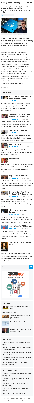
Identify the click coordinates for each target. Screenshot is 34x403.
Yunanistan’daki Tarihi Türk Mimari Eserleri (15, 342)
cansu (4, 344)
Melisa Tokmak (14, 158)
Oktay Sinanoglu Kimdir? (9, 313)
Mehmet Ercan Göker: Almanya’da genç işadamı (16, 347)
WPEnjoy (24, 400)
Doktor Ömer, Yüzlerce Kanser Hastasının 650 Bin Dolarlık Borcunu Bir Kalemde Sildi (19, 116)
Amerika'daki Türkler (15, 101)
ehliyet (12, 364)
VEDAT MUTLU (7, 354)
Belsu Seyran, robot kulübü (18, 130)
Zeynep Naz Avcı (15, 144)
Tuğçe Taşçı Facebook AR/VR (19, 176)
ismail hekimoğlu (10, 349)
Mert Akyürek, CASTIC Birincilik (20, 226)
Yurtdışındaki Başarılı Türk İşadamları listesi (15, 352)
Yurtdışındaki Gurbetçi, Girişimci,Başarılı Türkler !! (12, 5)
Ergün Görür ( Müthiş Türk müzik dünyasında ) (16, 388)
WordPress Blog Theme (14, 400)
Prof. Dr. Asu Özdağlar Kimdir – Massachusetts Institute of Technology (20, 98)
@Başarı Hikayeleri (7, 15)
